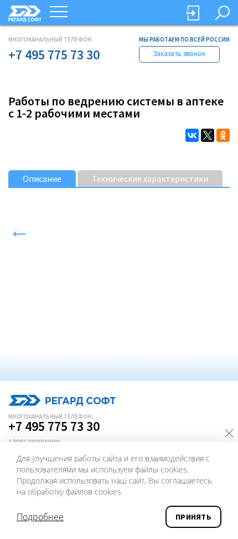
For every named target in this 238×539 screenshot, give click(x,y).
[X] (207, 135)
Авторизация (192, 13)
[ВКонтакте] (192, 135)
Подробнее (40, 516)
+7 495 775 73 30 (54, 54)
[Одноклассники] (223, 135)
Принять (193, 517)
